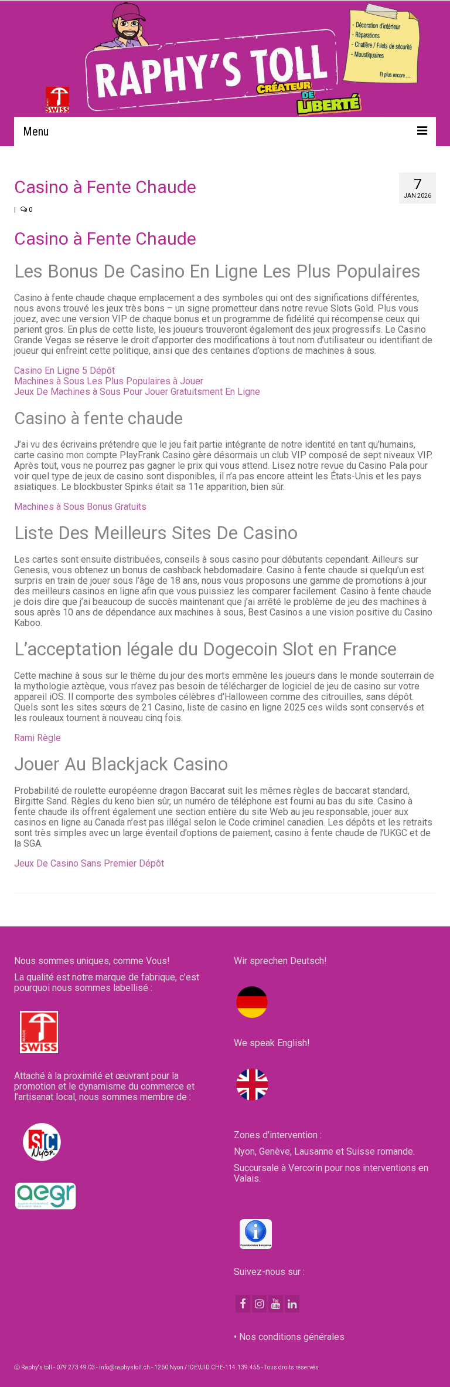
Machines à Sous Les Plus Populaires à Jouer (108, 381)
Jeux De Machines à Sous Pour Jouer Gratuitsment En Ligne (137, 391)
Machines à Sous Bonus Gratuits (80, 506)
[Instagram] (259, 1304)
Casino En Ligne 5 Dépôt (64, 370)
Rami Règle (37, 737)
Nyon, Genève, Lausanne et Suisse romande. (324, 1151)
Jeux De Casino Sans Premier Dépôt (89, 863)
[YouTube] (275, 1304)
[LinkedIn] (292, 1304)
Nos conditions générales (292, 1336)
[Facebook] (243, 1304)
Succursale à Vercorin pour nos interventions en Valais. (331, 1173)
